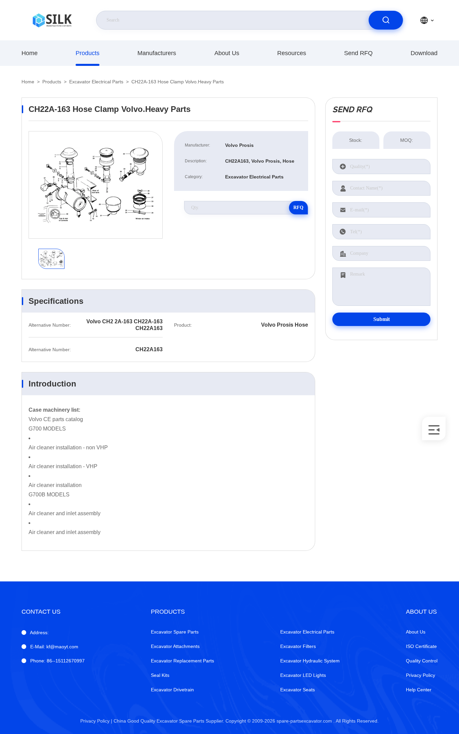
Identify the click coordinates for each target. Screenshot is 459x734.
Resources (291, 53)
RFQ (298, 207)
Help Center (418, 689)
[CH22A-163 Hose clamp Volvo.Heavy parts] (95, 184)
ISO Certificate (421, 646)
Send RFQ (358, 53)
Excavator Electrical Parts (96, 81)
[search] (386, 20)
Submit (381, 319)
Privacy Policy (420, 675)
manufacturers (156, 53)
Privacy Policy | (96, 721)
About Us (226, 53)
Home (30, 53)
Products (87, 53)
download (424, 53)
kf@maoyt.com (54, 646)
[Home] (52, 20)
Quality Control (421, 660)
